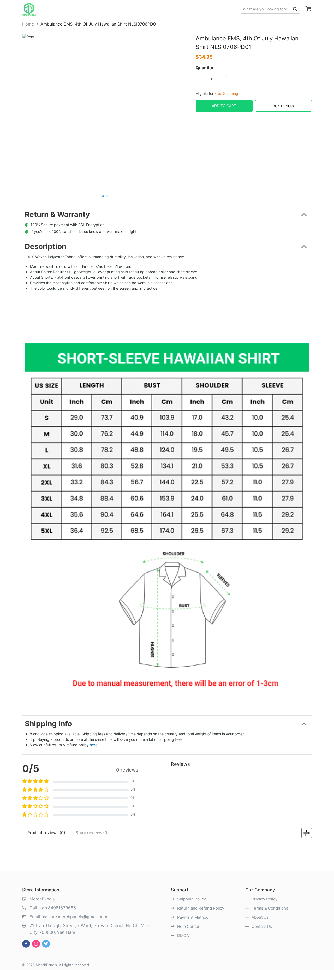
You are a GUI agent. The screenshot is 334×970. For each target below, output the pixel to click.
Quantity (204, 67)
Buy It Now (283, 106)
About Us (259, 917)
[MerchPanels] (29, 9)
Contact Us (261, 926)
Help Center (188, 926)
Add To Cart (224, 106)
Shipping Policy (191, 899)
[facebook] (26, 944)
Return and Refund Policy (200, 908)
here (93, 745)
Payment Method (192, 917)
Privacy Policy (263, 899)
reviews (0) (46, 832)
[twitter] (46, 944)
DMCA (182, 935)
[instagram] (36, 944)
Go (295, 9)
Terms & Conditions (269, 908)
